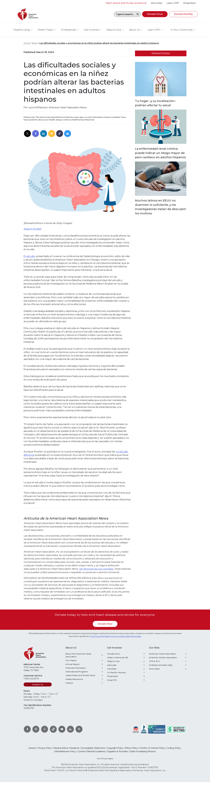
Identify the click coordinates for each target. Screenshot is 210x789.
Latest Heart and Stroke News (80, 675)
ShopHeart (112, 676)
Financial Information (75, 668)
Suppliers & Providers (117, 751)
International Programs (76, 671)
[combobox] (124, 14)
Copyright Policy (115, 748)
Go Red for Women (116, 672)
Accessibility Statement (93, 748)
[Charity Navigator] (156, 729)
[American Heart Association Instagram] (36, 729)
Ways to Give (113, 661)
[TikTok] (53, 729)
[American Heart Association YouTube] (62, 729)
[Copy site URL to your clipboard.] (59, 133)
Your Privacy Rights (105, 758)
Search (138, 14)
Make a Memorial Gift (117, 657)
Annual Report (72, 664)
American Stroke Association (163, 657)
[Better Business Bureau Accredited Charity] (144, 729)
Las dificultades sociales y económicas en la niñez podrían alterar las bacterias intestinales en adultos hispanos (99, 43)
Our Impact (71, 660)
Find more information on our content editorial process (115, 636)
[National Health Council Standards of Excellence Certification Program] (135, 729)
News (35, 43)
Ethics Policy (131, 748)
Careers (69, 683)
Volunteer (112, 669)
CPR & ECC (154, 661)
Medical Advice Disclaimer (67, 748)
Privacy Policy (45, 748)
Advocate (111, 665)
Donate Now (105, 623)
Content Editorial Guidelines (91, 751)
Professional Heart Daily (160, 665)
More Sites (154, 669)
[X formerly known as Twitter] (44, 729)
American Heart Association (162, 654)
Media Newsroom (74, 679)
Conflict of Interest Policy (152, 748)
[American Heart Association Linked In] (70, 729)
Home (27, 43)
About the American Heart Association (78, 655)
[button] (155, 14)
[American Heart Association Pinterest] (79, 729)
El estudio (29, 256)
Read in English (32, 228)
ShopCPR (112, 680)
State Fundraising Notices (143, 751)
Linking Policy (174, 748)
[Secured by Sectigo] (176, 729)
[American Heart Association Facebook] (27, 729)
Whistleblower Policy (65, 751)
